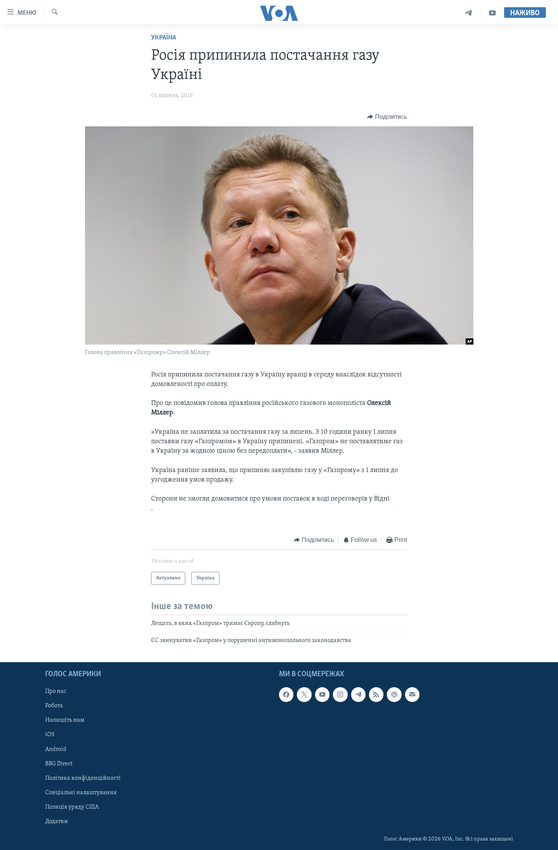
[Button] (387, 117)
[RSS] (376, 694)
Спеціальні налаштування (81, 792)
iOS (50, 735)
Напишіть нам (64, 720)
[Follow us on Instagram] (340, 694)
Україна (163, 38)
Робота (54, 706)
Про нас (55, 691)
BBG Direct (59, 763)
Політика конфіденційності (83, 778)
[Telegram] (469, 13)
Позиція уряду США (72, 807)
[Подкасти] (394, 694)
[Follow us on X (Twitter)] (304, 694)
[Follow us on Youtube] (322, 694)
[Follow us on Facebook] (286, 694)
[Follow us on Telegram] (358, 694)
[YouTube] (492, 13)
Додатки (56, 821)
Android (55, 749)
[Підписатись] (412, 694)
